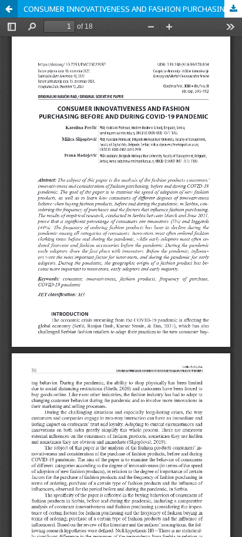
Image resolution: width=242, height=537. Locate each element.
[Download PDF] (233, 9)
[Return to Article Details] (9, 9)
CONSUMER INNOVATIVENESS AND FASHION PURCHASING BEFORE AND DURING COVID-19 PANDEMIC (132, 9)
